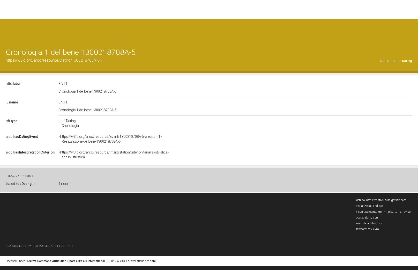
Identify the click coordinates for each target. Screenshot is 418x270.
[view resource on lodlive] (410, 31)
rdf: (11, 121)
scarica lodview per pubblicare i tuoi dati (39, 246)
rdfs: (13, 84)
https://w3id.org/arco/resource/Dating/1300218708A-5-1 (54, 60)
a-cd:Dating (69, 123)
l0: (12, 102)
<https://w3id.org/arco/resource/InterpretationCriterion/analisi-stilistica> (114, 154)
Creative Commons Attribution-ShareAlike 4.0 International (65, 261)
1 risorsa (65, 184)
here (153, 261)
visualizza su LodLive (369, 206)
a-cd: (22, 137)
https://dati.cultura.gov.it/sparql (386, 200)
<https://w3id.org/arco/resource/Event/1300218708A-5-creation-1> (110, 139)
